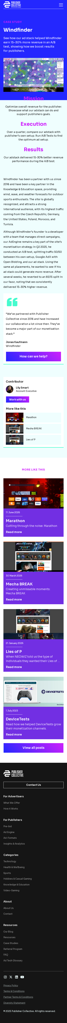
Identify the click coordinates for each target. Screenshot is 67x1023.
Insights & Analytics (14, 843)
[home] (12, 4)
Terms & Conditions (14, 991)
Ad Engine (8, 832)
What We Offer (11, 803)
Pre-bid (7, 826)
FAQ (5, 954)
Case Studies (10, 943)
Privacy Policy (10, 985)
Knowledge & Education (16, 884)
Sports (7, 873)
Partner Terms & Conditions (18, 997)
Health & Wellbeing (14, 867)
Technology (9, 861)
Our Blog (8, 931)
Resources (9, 937)
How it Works (10, 808)
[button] (60, 5)
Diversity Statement (14, 1003)
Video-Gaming (11, 890)
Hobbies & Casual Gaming (17, 878)
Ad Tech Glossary (12, 960)
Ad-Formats (10, 838)
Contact (8, 914)
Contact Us (33, 784)
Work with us (17, 399)
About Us (8, 908)
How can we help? (33, 356)
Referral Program (12, 949)
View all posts (33, 748)
